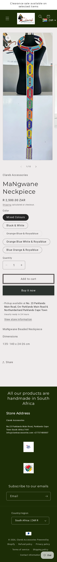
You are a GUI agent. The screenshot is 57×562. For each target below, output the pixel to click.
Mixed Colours (15, 217)
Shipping (7, 205)
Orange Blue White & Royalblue (26, 241)
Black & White (15, 225)
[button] (7, 19)
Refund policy (25, 544)
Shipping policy (40, 549)
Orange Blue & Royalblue (24, 234)
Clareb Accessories (27, 540)
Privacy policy (43, 544)
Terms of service (20, 549)
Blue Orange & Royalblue (22, 249)
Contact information (30, 555)
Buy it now (28, 290)
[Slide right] (35, 166)
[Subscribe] (46, 496)
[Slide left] (21, 166)
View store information (18, 319)
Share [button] (9, 362)
